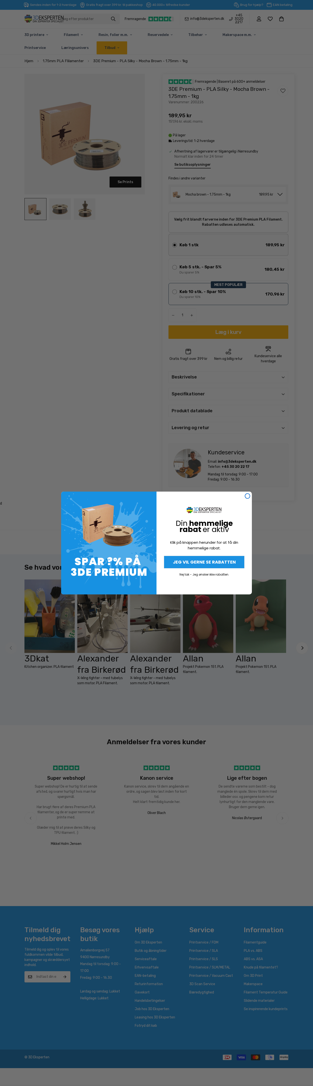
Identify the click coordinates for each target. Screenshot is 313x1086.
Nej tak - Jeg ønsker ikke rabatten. (204, 574)
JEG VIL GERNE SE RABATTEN (204, 562)
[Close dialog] (247, 496)
